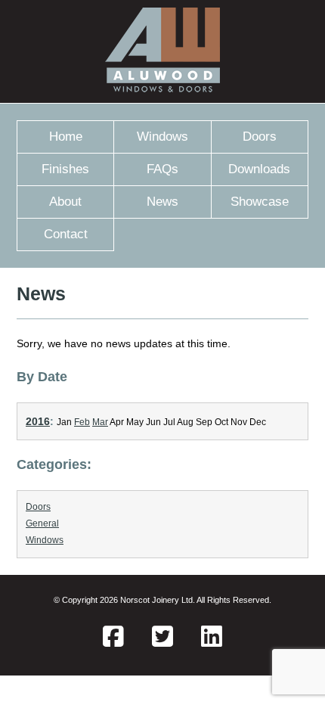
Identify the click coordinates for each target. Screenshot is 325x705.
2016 (38, 421)
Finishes (65, 169)
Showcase (260, 201)
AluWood (162, 51)
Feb (82, 422)
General (42, 523)
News (162, 201)
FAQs (162, 169)
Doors (260, 136)
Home (65, 136)
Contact (66, 234)
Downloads (259, 169)
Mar (100, 422)
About (65, 201)
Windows (162, 136)
